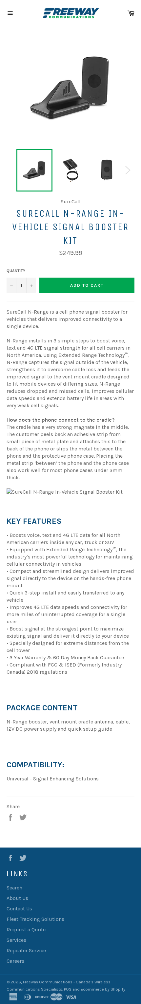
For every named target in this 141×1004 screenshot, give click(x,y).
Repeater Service (26, 950)
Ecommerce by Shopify (103, 989)
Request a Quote (26, 929)
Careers (15, 961)
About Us (17, 898)
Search (14, 888)
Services (16, 940)
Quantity (16, 270)
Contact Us (19, 908)
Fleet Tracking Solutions (35, 919)
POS (67, 989)
